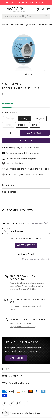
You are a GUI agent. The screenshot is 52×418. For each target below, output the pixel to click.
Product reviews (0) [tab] (14, 223)
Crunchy (11, 119)
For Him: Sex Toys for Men (23, 24)
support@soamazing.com (22, 326)
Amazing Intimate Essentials (24, 413)
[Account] (43, 9)
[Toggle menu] (3, 9)
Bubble (21, 124)
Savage (24, 118)
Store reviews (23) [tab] (38, 223)
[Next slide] (31, 74)
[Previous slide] (23, 74)
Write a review (26, 245)
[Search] (46, 16)
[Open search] (5, 231)
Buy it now (26, 140)
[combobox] (26, 16)
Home (5, 24)
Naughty (39, 118)
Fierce (9, 125)
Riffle (34, 124)
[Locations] (37, 9)
